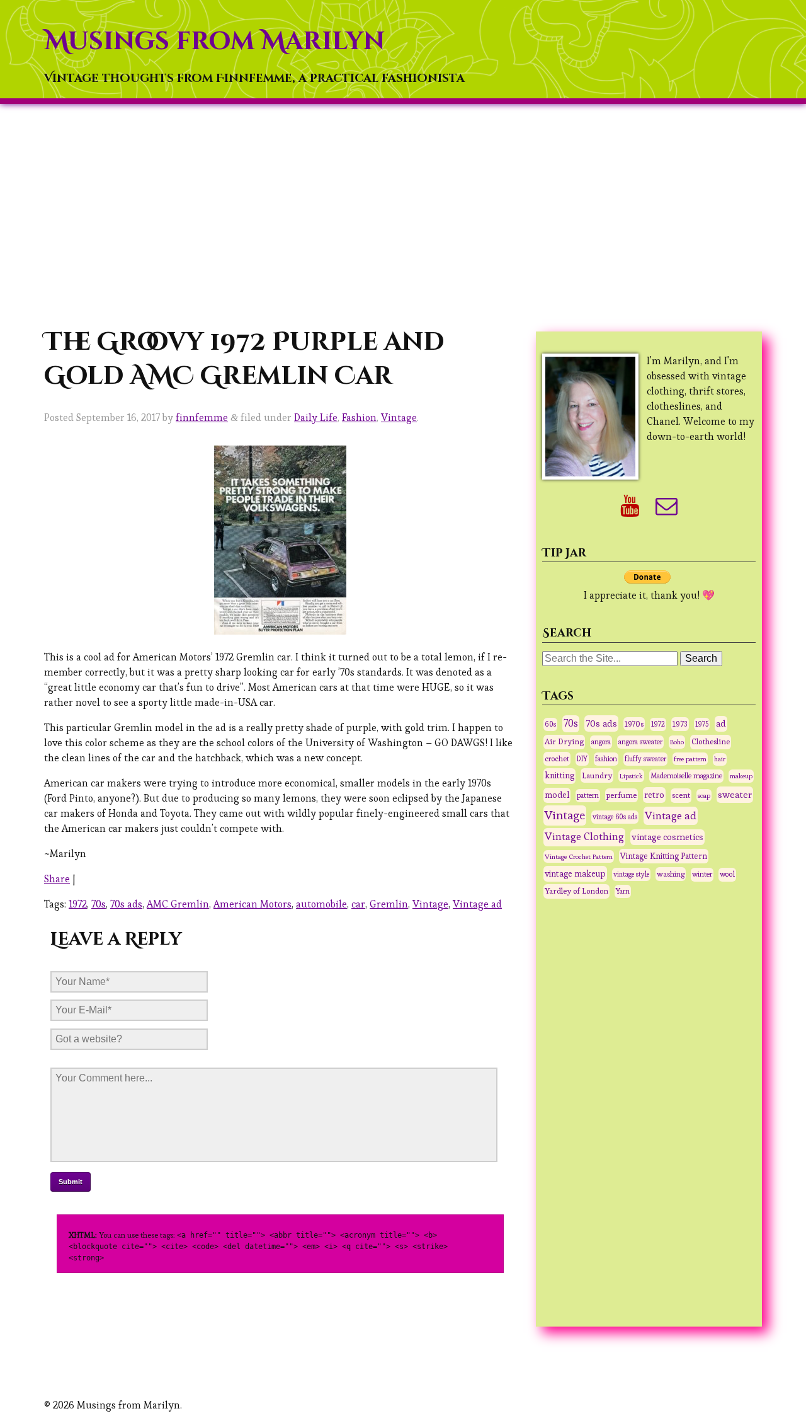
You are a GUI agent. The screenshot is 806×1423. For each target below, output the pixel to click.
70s (98, 904)
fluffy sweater (645, 758)
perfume (621, 795)
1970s (634, 724)
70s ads (126, 904)
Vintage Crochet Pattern (579, 856)
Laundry (597, 775)
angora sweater (640, 741)
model (557, 795)
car (358, 904)
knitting (559, 775)
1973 (680, 724)
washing (670, 874)
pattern (588, 795)
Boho (677, 741)
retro (654, 794)
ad (721, 723)
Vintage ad (477, 904)
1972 (78, 904)
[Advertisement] (403, 215)
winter (702, 874)
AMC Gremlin (178, 904)
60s (550, 724)
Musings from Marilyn (214, 42)
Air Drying (564, 742)
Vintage (399, 417)
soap (704, 795)
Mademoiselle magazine (686, 775)
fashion (606, 758)
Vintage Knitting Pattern (663, 856)
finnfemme (202, 417)
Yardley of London (576, 891)
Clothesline (710, 742)
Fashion (359, 417)
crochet (557, 758)
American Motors (252, 904)
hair (719, 759)
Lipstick (631, 775)
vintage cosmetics (667, 837)
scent (681, 795)
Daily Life (316, 417)
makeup (741, 775)
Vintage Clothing (584, 836)
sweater (735, 794)
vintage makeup (575, 873)
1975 (701, 724)
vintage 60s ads (615, 816)
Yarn (623, 891)
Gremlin (389, 904)
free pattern (690, 758)
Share (57, 878)
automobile (321, 904)
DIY (582, 758)
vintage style (631, 874)
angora (601, 741)
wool (727, 874)
